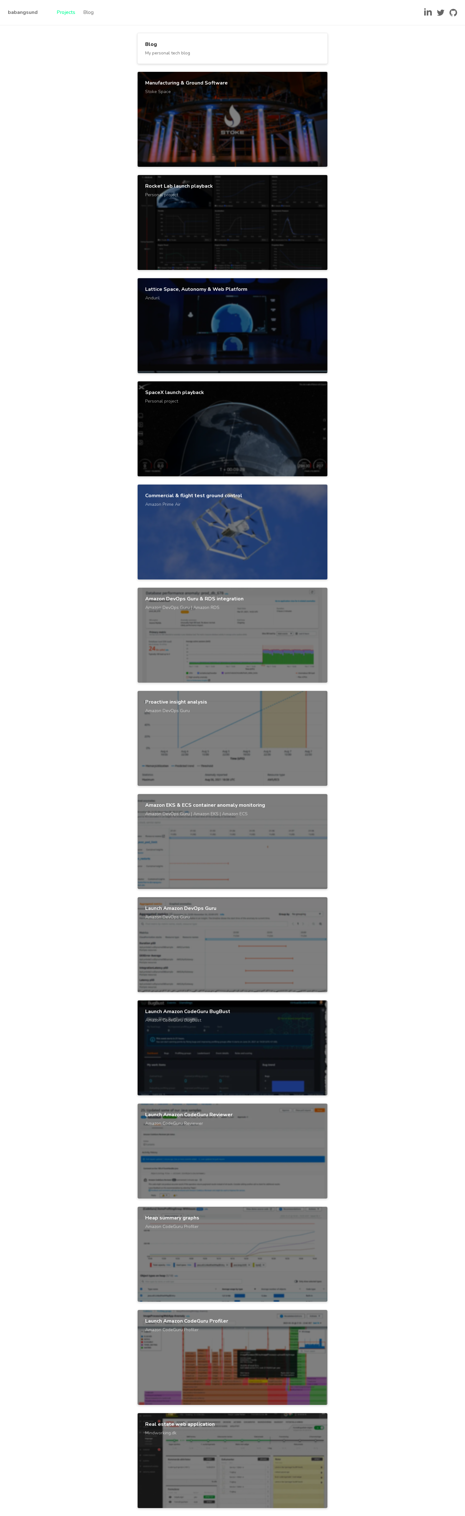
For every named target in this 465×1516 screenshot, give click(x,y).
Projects (66, 12)
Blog (88, 12)
